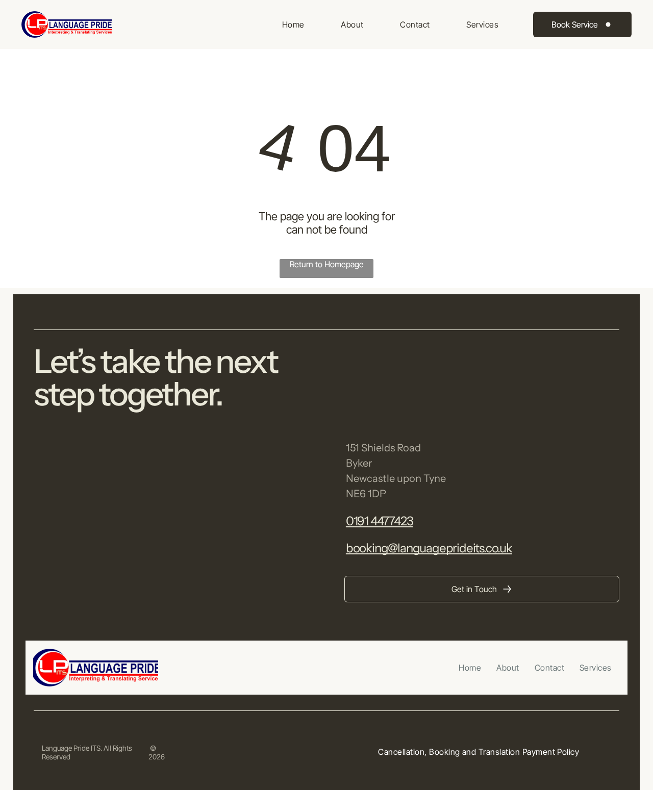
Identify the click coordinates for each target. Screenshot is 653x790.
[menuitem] (293, 24)
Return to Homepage (327, 264)
